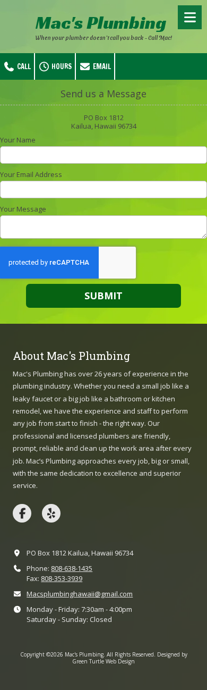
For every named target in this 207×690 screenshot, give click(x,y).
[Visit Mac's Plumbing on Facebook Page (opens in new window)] (22, 513)
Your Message (23, 209)
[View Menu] (190, 17)
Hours (61, 66)
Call (23, 66)
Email (101, 66)
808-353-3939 (61, 578)
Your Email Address (31, 174)
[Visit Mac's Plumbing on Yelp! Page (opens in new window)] (51, 513)
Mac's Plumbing (101, 22)
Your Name (18, 140)
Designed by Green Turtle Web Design (129, 657)
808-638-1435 (71, 568)
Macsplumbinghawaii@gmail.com (80, 594)
